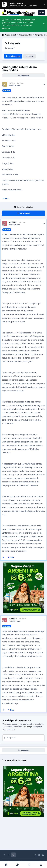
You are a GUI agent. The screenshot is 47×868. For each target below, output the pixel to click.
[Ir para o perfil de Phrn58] (4, 84)
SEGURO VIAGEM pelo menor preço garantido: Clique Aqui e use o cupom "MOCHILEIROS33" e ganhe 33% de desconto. (18, 23)
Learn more (5, 4)
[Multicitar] (3, 557)
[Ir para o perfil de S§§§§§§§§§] (4, 223)
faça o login (27, 726)
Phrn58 (12, 83)
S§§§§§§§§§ (13, 222)
